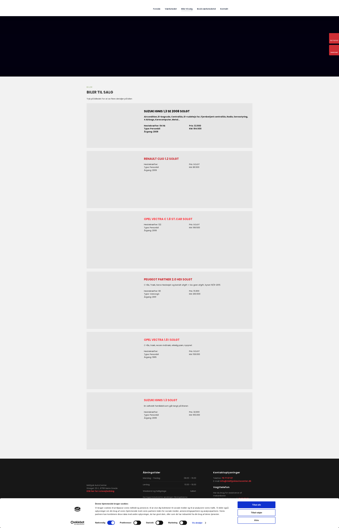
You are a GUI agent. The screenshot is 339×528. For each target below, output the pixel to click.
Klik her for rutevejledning (100, 491)
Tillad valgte (256, 512)
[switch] (137, 523)
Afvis (256, 520)
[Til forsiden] (100, 8)
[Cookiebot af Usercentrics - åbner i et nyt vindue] (77, 523)
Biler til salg (187, 9)
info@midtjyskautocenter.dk (235, 481)
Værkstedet (171, 9)
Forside (156, 9)
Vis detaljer (197, 523)
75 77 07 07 (227, 478)
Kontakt (224, 9)
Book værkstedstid (206, 9)
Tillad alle (256, 505)
